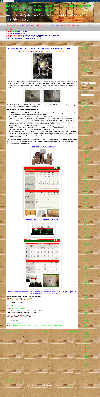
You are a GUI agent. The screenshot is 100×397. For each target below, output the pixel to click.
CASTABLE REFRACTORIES (85, 67)
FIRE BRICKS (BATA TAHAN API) (20, 323)
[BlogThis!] (13, 320)
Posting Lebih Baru (13, 331)
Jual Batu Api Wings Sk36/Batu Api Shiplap (87, 153)
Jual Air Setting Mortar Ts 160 (87, 144)
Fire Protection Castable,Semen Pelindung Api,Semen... (87, 244)
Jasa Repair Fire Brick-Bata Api (86, 135)
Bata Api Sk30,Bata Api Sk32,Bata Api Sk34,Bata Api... (86, 348)
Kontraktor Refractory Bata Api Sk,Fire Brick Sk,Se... (86, 298)
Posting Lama (72, 331)
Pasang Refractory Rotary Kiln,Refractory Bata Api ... (87, 204)
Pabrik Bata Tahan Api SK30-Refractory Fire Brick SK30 (86, 357)
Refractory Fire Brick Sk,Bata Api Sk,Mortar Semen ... (87, 220)
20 (83, 105)
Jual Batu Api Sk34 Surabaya (87, 181)
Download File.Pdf (85, 57)
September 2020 (87, 111)
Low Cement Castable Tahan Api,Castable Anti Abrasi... (87, 339)
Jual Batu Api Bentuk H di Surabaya (87, 168)
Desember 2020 (87, 106)
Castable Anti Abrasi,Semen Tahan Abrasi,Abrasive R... (87, 274)
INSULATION (84, 74)
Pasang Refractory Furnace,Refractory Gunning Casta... (87, 196)
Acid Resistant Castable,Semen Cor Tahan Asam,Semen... (87, 235)
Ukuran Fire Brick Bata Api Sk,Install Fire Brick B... (86, 258)
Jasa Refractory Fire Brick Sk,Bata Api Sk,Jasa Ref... (87, 365)
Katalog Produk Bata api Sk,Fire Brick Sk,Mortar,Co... (87, 267)
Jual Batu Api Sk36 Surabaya (87, 177)
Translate (92, 85)
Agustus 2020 (87, 115)
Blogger (70, 386)
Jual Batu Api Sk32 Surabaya (87, 186)
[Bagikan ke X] (14, 320)
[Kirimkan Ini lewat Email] (11, 320)
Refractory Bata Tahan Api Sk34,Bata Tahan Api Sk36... (87, 281)
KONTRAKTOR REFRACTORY (84, 48)
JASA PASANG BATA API (86, 119)
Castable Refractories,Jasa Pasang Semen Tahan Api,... (87, 331)
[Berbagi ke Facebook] (16, 320)
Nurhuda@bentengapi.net (18, 308)
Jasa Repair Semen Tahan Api (86, 123)
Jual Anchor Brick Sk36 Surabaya (87, 158)
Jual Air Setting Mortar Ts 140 (87, 148)
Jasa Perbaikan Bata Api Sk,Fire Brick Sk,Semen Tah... (86, 306)
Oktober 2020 (87, 109)
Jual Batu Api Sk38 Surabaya (87, 172)
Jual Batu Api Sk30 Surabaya (87, 190)
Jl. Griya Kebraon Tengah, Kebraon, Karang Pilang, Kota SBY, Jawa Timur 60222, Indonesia (36, 325)
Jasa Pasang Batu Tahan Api (87, 139)
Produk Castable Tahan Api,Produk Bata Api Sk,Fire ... (87, 323)
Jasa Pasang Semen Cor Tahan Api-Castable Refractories (87, 129)
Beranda (44, 331)
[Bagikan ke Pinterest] (17, 320)
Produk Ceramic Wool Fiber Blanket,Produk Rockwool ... (87, 315)
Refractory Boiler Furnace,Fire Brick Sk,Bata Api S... (87, 290)
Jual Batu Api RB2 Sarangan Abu (87, 163)
